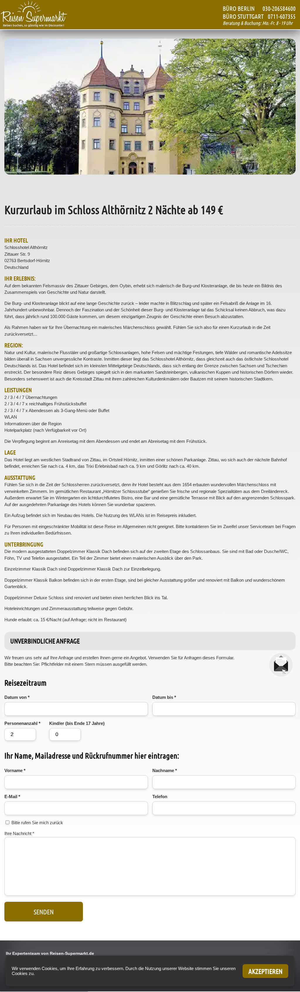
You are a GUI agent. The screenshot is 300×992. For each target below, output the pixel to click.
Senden (44, 911)
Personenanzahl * (22, 723)
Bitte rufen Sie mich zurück (37, 822)
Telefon (159, 796)
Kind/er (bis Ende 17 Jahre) (77, 723)
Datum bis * (164, 697)
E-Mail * (12, 796)
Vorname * (14, 770)
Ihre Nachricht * (19, 833)
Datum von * (17, 697)
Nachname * (164, 770)
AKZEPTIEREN (265, 971)
